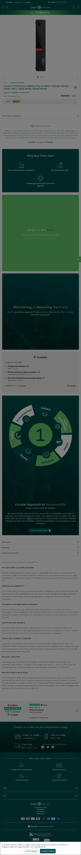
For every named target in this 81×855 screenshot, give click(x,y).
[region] (40, 848)
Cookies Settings (31, 851)
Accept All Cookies (47, 851)
